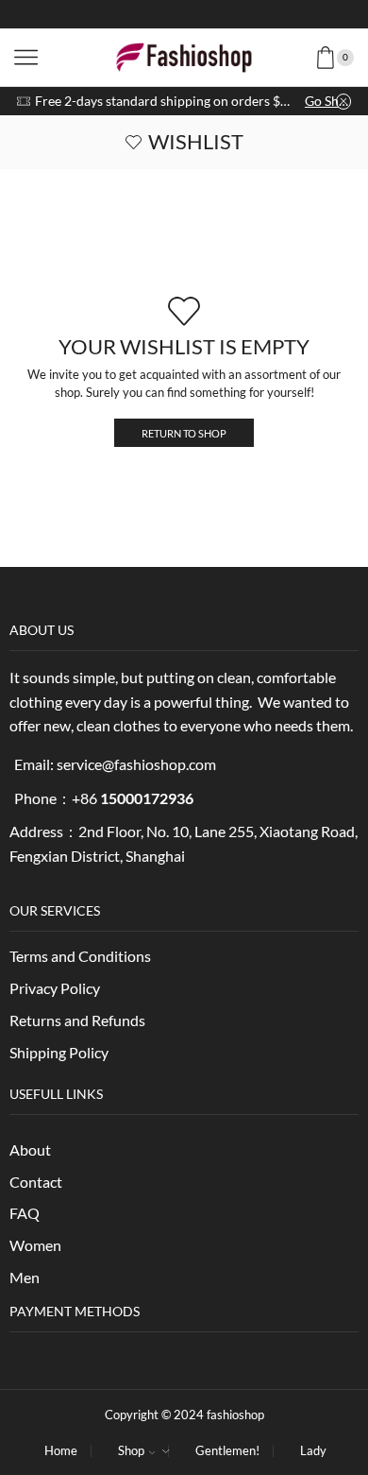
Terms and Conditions (80, 956)
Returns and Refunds (77, 1020)
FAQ (24, 1213)
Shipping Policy (59, 1052)
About (30, 1149)
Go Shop (328, 101)
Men (24, 1277)
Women (35, 1245)
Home (60, 1451)
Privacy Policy (54, 988)
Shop (131, 1451)
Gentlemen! (227, 1451)
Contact (35, 1182)
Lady (313, 1451)
